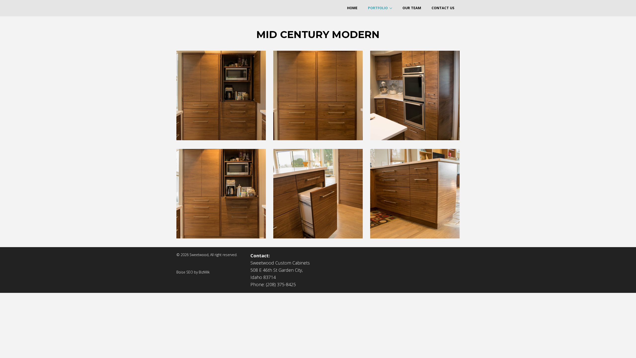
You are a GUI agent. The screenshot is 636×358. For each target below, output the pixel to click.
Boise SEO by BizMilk (193, 272)
